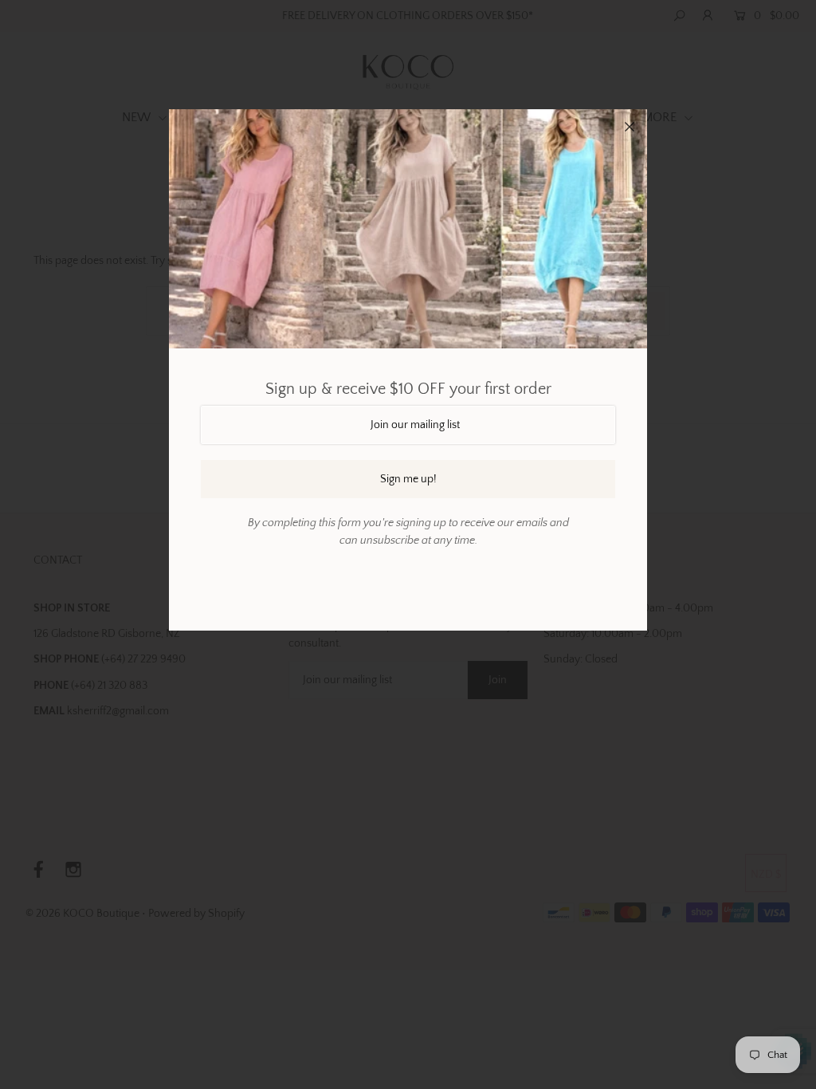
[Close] (629, 126)
